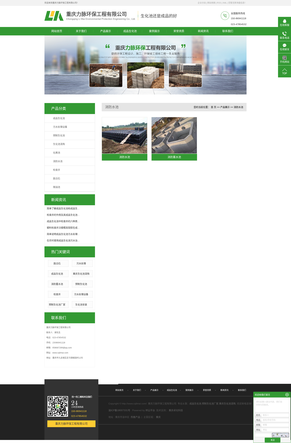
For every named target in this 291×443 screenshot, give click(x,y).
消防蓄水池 (57, 284)
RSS (219, 3)
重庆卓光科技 (176, 410)
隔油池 (56, 187)
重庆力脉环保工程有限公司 (71, 423)
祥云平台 (150, 410)
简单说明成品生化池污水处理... (63, 234)
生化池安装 (81, 304)
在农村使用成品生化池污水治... (63, 240)
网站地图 (211, 3)
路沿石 (56, 178)
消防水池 (57, 161)
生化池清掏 (59, 144)
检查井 (56, 170)
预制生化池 (59, 135)
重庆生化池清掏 (81, 273)
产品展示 (225, 107)
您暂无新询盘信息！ (237, 3)
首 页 (213, 107)
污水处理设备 (60, 127)
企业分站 (202, 3)
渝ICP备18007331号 (119, 410)
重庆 (158, 417)
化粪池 (56, 152)
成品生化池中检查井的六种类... (63, 221)
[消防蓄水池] (174, 135)
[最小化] (287, 394)
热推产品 (135, 417)
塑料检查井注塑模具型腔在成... (63, 227)
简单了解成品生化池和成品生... (63, 208)
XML (225, 3)
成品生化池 (59, 118)
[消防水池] (124, 135)
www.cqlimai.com (60, 353)
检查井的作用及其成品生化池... (63, 214)
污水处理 (81, 263)
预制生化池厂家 (57, 304)
